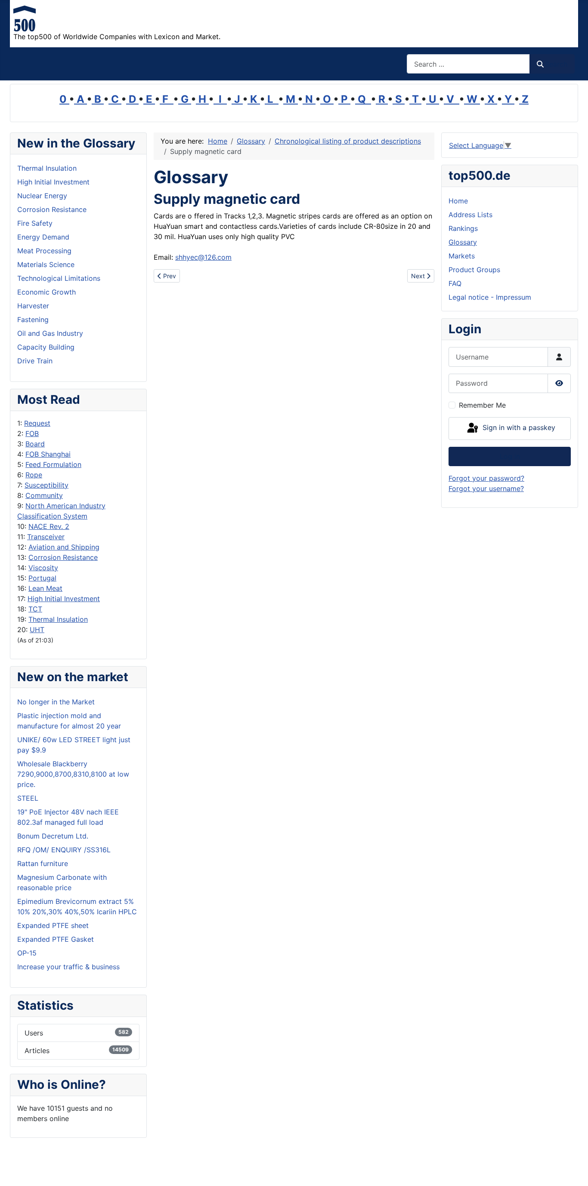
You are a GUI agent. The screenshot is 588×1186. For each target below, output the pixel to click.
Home (458, 201)
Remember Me (482, 405)
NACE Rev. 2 (48, 526)
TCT (35, 609)
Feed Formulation (53, 464)
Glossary (463, 242)
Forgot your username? (486, 488)
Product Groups (474, 269)
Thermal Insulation (58, 619)
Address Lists (470, 214)
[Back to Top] (573, 1170)
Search (556, 64)
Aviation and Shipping (63, 547)
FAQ (455, 283)
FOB (32, 433)
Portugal (42, 578)
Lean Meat (45, 588)
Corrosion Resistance (63, 557)
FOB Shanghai (48, 454)
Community (44, 495)
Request (37, 423)
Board (35, 443)
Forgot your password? (486, 478)
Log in (510, 456)
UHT (37, 629)
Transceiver (46, 536)
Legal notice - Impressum (490, 297)
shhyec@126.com (203, 257)
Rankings (463, 228)
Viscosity (43, 567)
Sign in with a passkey (517, 428)
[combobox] (468, 64)
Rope (33, 474)
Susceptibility (46, 485)
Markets (462, 256)
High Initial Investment (64, 598)
